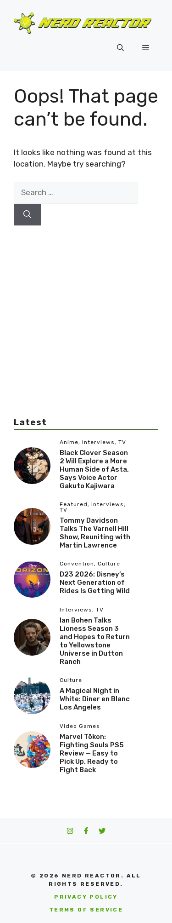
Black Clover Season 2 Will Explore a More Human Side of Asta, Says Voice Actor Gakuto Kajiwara (94, 469)
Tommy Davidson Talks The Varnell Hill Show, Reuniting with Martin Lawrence (95, 532)
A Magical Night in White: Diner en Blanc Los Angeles (95, 698)
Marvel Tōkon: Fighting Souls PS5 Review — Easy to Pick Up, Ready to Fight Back (92, 753)
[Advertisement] (86, 311)
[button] (120, 48)
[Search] (27, 215)
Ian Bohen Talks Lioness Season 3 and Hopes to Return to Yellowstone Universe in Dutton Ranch (95, 641)
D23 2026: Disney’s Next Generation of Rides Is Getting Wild (95, 582)
